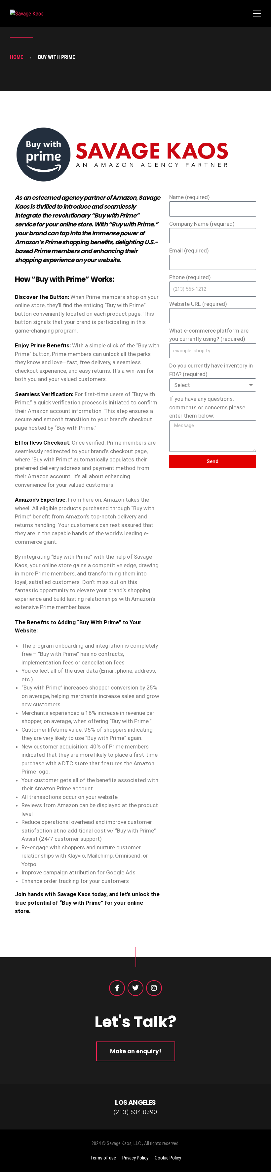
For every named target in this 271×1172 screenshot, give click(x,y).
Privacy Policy (135, 1158)
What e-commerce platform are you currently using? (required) (209, 334)
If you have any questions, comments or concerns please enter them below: (207, 407)
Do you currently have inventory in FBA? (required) (211, 369)
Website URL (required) (198, 304)
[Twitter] (135, 988)
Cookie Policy (168, 1158)
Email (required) (189, 250)
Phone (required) (190, 277)
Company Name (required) (202, 223)
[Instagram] (154, 988)
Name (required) (189, 197)
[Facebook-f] (117, 988)
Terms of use (103, 1158)
